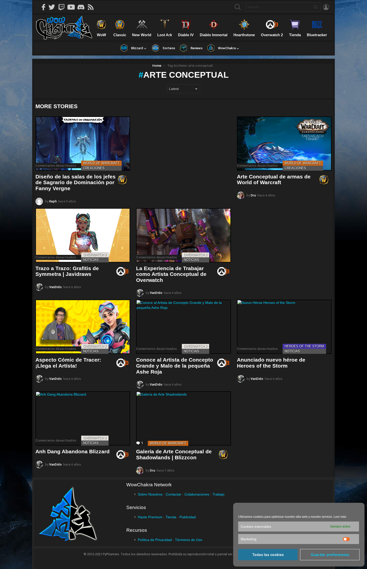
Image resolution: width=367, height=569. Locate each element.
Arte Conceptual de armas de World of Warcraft (274, 179)
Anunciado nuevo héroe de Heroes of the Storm (271, 363)
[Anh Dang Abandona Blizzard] (82, 418)
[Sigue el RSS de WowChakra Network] (92, 7)
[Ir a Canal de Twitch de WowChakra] (63, 7)
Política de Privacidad (155, 540)
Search (316, 7)
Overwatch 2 (95, 255)
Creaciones (94, 168)
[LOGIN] (326, 7)
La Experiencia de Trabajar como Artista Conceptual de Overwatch (171, 274)
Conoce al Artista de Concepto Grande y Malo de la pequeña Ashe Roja (174, 365)
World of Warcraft (101, 163)
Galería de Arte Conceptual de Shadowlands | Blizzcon (174, 454)
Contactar (173, 494)
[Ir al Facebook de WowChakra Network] (43, 7)
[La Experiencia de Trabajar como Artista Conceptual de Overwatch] (183, 235)
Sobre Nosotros (150, 494)
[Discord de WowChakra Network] (82, 7)
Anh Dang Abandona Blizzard (72, 451)
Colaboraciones (196, 494)
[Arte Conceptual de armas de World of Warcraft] (284, 143)
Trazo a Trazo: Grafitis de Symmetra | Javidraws (67, 271)
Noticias (91, 260)
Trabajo (218, 494)
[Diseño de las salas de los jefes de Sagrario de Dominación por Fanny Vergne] (82, 143)
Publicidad (188, 517)
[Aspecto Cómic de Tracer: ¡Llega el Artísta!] (82, 327)
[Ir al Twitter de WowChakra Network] (53, 7)
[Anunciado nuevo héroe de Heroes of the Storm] (284, 327)
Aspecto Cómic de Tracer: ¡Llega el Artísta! (68, 363)
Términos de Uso (188, 540)
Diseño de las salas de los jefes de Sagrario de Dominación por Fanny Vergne (75, 182)
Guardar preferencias (330, 555)
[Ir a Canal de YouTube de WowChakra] (73, 7)
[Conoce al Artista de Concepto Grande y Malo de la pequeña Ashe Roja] (183, 327)
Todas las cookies (268, 555)
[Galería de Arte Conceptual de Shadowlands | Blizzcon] (183, 418)
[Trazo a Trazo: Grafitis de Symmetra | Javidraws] (82, 235)
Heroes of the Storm (304, 346)
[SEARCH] (238, 7)
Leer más (340, 517)
